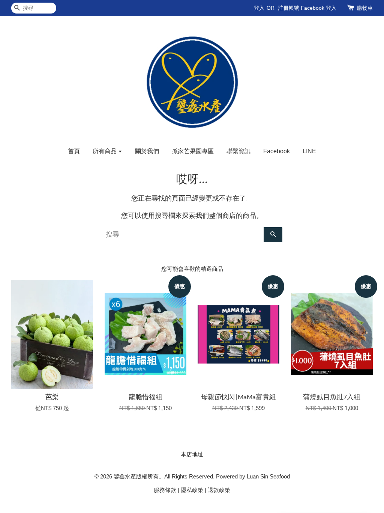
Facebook (276, 151)
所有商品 (105, 151)
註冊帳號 (288, 8)
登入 (259, 8)
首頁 (74, 151)
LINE (309, 151)
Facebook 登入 (318, 8)
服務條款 (165, 490)
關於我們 (147, 151)
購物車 (365, 8)
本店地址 (192, 454)
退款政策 (219, 490)
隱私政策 (192, 490)
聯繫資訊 (238, 151)
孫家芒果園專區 (193, 151)
